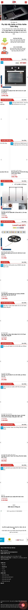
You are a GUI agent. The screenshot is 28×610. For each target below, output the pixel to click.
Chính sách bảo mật (6, 581)
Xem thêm (24, 59)
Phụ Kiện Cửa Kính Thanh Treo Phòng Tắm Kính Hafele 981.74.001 (13, 456)
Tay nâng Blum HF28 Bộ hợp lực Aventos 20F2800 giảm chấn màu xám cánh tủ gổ (12, 294)
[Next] (26, 119)
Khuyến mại (4, 566)
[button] (2, 2)
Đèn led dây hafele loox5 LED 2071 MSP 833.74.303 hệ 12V (13, 253)
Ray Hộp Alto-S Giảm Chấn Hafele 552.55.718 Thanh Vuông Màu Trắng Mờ (13, 335)
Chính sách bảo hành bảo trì (7, 577)
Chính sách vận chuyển (6, 579)
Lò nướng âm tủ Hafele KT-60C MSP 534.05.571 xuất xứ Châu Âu (13, 91)
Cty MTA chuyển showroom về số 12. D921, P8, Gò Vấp (14, 527)
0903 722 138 (7, 553)
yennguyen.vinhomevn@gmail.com (10, 552)
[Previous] (1, 119)
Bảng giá (3, 564)
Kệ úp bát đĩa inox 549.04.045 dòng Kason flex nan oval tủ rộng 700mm (12, 172)
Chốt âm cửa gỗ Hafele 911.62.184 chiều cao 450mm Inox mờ (13, 375)
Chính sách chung (5, 575)
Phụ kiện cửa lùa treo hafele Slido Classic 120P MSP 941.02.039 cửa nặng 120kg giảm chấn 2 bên (13, 416)
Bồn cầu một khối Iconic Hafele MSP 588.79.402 (12, 496)
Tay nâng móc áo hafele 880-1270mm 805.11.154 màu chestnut (14, 213)
